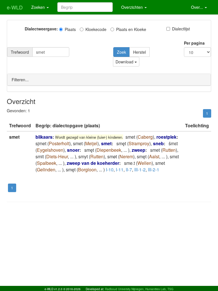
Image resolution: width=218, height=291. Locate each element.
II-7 (129, 169)
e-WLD (15, 7)
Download (125, 62)
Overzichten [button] (132, 7)
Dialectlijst (181, 29)
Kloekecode (95, 29)
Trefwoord (20, 52)
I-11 (119, 169)
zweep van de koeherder (93, 163)
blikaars (44, 137)
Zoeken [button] (38, 7)
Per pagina (194, 43)
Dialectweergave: (41, 29)
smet (106, 143)
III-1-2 (140, 169)
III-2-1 (153, 169)
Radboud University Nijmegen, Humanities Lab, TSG (139, 289)
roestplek (166, 137)
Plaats (70, 29)
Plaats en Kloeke (131, 29)
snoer (73, 150)
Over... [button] (197, 7)
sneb (158, 143)
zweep (138, 150)
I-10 (110, 169)
